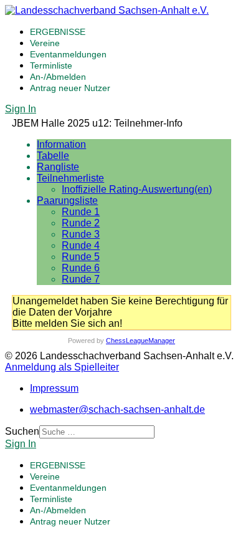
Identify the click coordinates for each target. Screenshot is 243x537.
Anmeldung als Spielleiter (62, 367)
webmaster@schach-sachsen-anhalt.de (117, 409)
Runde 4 (81, 245)
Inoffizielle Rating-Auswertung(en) (137, 189)
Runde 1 (81, 211)
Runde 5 (81, 256)
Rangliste (58, 167)
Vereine (45, 43)
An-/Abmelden (58, 77)
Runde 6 (81, 268)
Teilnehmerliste (70, 178)
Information (61, 144)
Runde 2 (81, 223)
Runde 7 (81, 279)
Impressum (54, 388)
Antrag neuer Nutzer (70, 88)
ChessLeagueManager (140, 340)
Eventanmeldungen (68, 54)
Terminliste (51, 65)
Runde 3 (81, 234)
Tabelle (53, 155)
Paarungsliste (67, 200)
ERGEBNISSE (57, 32)
